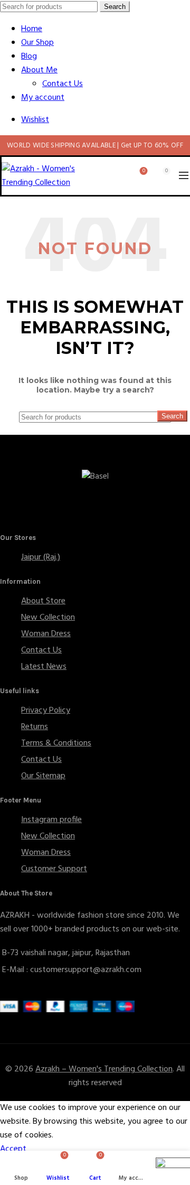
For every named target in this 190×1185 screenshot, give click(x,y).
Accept (13, 1149)
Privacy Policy (45, 710)
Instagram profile (51, 820)
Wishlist (35, 120)
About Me (39, 70)
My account (42, 98)
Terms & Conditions (56, 743)
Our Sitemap (43, 776)
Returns (34, 727)
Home (31, 29)
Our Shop (37, 43)
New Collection (48, 617)
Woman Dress (46, 634)
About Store (43, 601)
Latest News (43, 667)
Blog (29, 56)
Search (115, 7)
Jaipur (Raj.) (40, 557)
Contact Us (62, 84)
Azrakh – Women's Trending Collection (104, 1069)
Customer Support (54, 869)
